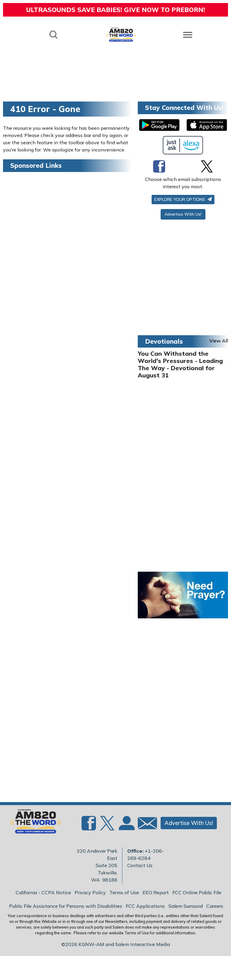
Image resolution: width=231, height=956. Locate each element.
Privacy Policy (90, 892)
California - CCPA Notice (43, 892)
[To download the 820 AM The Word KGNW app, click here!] (159, 125)
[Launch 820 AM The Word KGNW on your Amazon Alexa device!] (183, 145)
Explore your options (180, 199)
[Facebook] (159, 166)
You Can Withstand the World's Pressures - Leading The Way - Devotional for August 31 (180, 364)
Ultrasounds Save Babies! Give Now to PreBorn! (115, 10)
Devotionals (164, 341)
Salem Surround (185, 906)
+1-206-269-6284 (145, 854)
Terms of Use (124, 892)
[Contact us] (145, 824)
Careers (214, 906)
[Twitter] (207, 166)
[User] (126, 826)
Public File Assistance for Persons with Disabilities (65, 906)
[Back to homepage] (121, 34)
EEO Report (156, 892)
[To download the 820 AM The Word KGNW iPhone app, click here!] (206, 125)
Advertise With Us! (183, 214)
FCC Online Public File (196, 892)
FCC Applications (145, 906)
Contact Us (139, 865)
